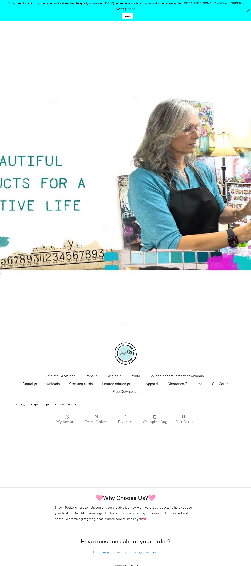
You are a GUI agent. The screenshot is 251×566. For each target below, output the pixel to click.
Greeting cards (81, 384)
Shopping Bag (155, 422)
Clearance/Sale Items (185, 384)
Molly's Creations (61, 376)
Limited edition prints (119, 384)
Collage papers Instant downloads (176, 376)
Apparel (152, 384)
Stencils (91, 376)
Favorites (125, 422)
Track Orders (96, 422)
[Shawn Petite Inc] (125, 353)
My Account (66, 422)
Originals (114, 376)
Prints (135, 376)
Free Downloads (125, 391)
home (127, 16)
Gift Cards (220, 384)
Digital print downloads (41, 384)
